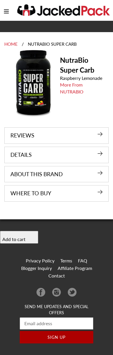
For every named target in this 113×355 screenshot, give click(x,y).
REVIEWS (22, 135)
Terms (66, 260)
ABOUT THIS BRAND (36, 174)
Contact (56, 275)
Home (11, 44)
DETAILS (21, 154)
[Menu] (6, 10)
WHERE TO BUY (30, 193)
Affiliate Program (75, 268)
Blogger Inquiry (36, 268)
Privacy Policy (40, 260)
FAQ (82, 260)
